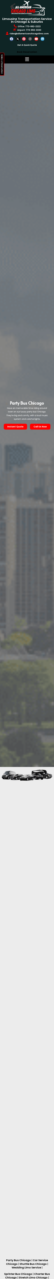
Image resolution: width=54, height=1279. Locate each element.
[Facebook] (12, 39)
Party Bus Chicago (18, 1260)
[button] (27, 59)
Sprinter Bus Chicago (18, 1274)
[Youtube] (36, 39)
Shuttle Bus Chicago (33, 1264)
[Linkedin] (42, 39)
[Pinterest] (24, 39)
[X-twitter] (18, 39)
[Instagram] (30, 39)
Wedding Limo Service (26, 1267)
